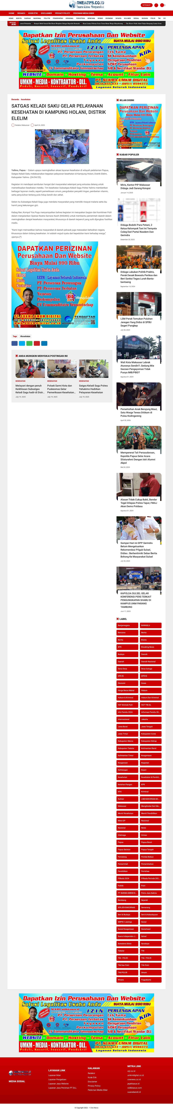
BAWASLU (145, 625)
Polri (153, 18)
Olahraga (122, 835)
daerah (144, 654)
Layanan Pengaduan (57, 1079)
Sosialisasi (146, 929)
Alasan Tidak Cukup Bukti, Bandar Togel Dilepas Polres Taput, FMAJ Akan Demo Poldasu (139, 503)
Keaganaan (123, 763)
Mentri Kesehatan (125, 813)
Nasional (37, 18)
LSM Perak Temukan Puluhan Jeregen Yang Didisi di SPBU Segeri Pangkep (137, 322)
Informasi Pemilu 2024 (151, 712)
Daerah (27, 18)
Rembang (122, 900)
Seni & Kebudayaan (149, 914)
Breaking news (147, 647)
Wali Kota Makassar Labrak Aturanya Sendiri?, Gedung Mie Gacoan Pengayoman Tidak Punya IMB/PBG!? (137, 367)
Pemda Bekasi (147, 857)
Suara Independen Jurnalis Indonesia (128, 936)
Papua (120, 842)
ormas (144, 835)
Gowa (143, 683)
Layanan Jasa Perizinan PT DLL (62, 1088)
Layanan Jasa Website (58, 1083)
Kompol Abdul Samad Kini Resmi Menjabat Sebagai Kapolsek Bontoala (28, 23)
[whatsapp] (29, 343)
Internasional (123, 719)
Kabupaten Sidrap (149, 741)
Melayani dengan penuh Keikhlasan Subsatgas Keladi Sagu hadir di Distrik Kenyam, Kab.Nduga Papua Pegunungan (30, 389)
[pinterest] (37, 343)
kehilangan (123, 770)
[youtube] (19, 5)
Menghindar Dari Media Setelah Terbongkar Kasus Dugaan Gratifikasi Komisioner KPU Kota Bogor (151, 806)
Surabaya (145, 944)
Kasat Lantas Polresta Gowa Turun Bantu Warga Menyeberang (74, 23)
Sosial (136, 18)
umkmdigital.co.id (135, 1075)
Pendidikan (123, 871)
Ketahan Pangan (125, 784)
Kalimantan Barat (148, 748)
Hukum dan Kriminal (150, 698)
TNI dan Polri (123, 965)
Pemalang (122, 857)
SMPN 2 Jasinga (125, 922)
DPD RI (121, 676)
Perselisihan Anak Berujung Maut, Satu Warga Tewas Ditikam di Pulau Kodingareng (139, 412)
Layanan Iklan (54, 1075)
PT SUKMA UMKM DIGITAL (128, 893)
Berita (19, 18)
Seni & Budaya (124, 914)
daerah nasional (148, 661)
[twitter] (12, 5)
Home (11, 13)
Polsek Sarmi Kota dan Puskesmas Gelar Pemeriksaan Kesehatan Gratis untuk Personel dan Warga (61, 389)
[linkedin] (44, 343)
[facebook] (8, 5)
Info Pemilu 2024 (125, 712)
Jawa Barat (123, 726)
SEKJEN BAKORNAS (126, 907)
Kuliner (127, 18)
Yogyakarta (146, 980)
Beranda (15, 99)
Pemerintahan (147, 864)
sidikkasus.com (134, 1088)
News (143, 828)
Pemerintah (58, 18)
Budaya (145, 18)
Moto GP (121, 821)
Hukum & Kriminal (125, 698)
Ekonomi (109, 18)
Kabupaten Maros (125, 741)
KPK (143, 784)
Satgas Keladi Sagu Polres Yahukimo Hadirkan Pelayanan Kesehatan (93, 389)
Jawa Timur (123, 734)
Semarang (145, 907)
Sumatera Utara (124, 944)
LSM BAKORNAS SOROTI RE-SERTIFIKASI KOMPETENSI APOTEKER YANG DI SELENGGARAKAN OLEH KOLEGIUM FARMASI (151, 799)
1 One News (93, 1108)
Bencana (91, 18)
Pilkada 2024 (123, 878)
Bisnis (100, 18)
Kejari (143, 770)
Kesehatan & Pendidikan (151, 777)
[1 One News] (86, 9)
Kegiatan (145, 763)
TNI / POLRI (146, 958)
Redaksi (21, 13)
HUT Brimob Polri (125, 705)
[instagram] (15, 5)
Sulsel (144, 936)
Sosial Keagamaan (126, 929)
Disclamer (92, 1081)
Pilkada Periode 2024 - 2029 (151, 878)
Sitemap (147, 5)
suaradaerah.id (134, 1092)
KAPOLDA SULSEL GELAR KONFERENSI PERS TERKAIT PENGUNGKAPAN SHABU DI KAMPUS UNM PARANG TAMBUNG (136, 600)
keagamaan (146, 755)
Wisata (118, 18)
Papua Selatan (124, 849)
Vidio (165, 18)
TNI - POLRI (123, 958)
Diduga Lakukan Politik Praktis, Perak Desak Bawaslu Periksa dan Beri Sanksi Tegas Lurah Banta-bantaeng (139, 277)
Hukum (144, 690)
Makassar (122, 806)
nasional (145, 821)
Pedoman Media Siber (83, 13)
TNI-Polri (145, 965)
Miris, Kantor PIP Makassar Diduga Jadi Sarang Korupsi (136, 186)
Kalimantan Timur (125, 755)
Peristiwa (80, 18)
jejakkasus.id (133, 1083)
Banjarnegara (124, 625)
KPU (120, 792)
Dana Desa (122, 669)
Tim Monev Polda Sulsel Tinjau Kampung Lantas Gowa (115, 23)
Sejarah (144, 900)
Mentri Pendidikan (149, 813)
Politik (47, 18)
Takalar (121, 951)
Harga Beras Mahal (126, 690)
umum (144, 972)
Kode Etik (33, 13)
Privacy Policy (62, 13)
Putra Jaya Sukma (149, 893)
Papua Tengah (147, 849)
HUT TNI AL (146, 705)
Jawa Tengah (147, 726)
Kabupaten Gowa (148, 734)
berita (144, 632)
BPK (120, 647)
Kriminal (70, 18)
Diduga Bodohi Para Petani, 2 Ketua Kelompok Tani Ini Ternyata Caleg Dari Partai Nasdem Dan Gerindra (139, 230)
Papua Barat (146, 842)
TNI (159, 18)
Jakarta (144, 719)
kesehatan (25, 99)
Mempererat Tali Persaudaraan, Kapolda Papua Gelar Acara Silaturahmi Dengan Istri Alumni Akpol (138, 457)
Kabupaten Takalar (126, 748)
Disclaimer (46, 13)
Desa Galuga (146, 669)
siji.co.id (131, 1071)
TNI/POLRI (122, 972)
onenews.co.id (134, 1079)
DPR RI (144, 676)
